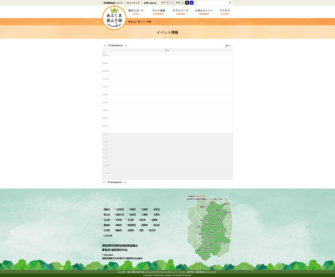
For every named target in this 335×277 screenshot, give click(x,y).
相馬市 (119, 225)
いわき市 (108, 235)
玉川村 (107, 220)
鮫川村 (152, 230)
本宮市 (156, 209)
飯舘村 (107, 225)
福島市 (107, 209)
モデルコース (180, 12)
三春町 (145, 214)
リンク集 (121, 272)
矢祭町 (131, 230)
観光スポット (136, 12)
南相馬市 (132, 225)
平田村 (119, 220)
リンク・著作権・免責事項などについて (197, 272)
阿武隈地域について (113, 3)
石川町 (131, 220)
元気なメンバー (204, 12)
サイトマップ (133, 3)
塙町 (141, 230)
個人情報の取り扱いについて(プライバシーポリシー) (152, 272)
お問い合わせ (150, 3)
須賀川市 (120, 214)
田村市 (133, 214)
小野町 (156, 214)
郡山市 (107, 214)
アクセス (225, 12)
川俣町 (145, 209)
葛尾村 (145, 225)
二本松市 (120, 209)
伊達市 (133, 209)
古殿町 (154, 220)
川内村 (107, 230)
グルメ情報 (158, 12)
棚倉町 (119, 230)
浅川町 (142, 220)
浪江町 (156, 225)
